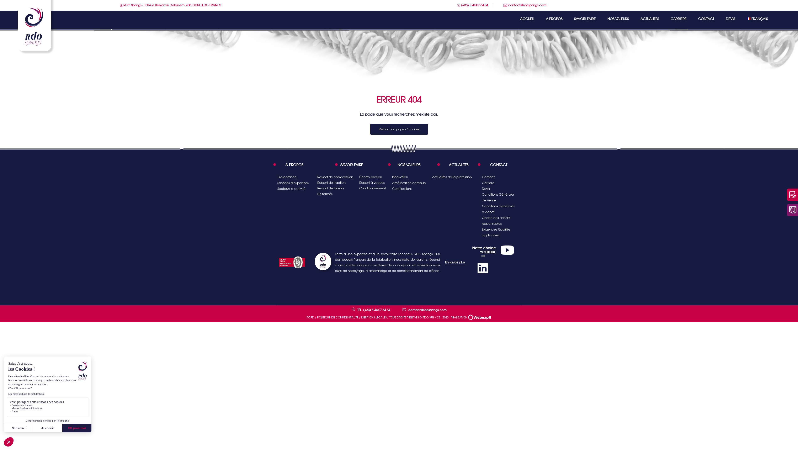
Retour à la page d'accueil (399, 129)
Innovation (400, 177)
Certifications (402, 188)
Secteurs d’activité (291, 188)
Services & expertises (293, 183)
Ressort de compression (335, 177)
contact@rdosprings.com (526, 5)
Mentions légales (374, 317)
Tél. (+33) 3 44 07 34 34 (373, 310)
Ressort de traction (331, 182)
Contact (706, 19)
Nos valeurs (618, 19)
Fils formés (324, 194)
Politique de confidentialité (337, 317)
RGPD (310, 317)
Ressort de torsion (330, 188)
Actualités (649, 19)
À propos (554, 19)
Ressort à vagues (372, 182)
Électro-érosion (370, 177)
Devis (730, 19)
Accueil (527, 19)
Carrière (679, 19)
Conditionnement (372, 188)
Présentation (286, 177)
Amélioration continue (409, 183)
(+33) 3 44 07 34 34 (474, 5)
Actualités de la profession (452, 177)
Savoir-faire (585, 19)
